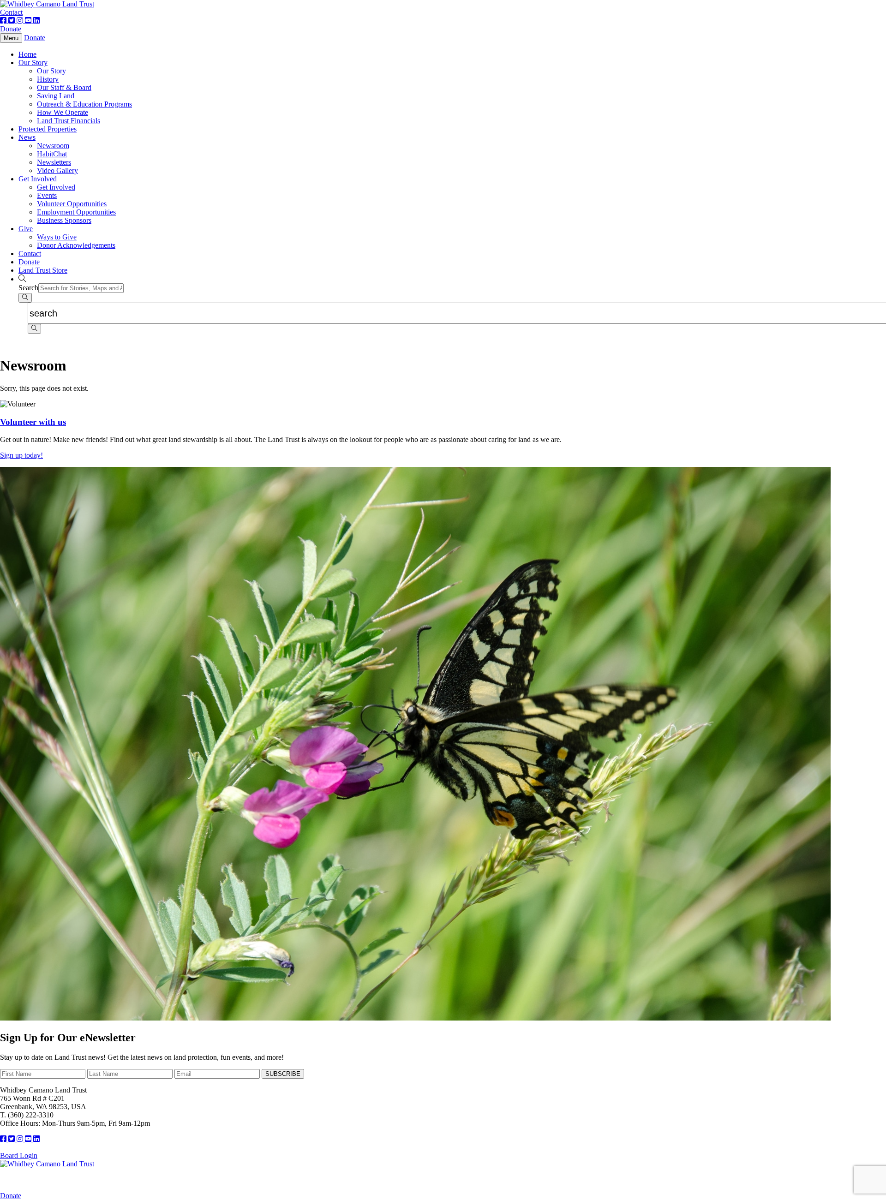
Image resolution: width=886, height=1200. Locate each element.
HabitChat (52, 154)
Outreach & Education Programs (84, 104)
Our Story (33, 62)
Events (47, 195)
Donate (10, 29)
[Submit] (25, 298)
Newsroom (53, 145)
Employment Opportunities (76, 212)
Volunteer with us (33, 422)
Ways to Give (57, 237)
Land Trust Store (42, 270)
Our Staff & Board (64, 87)
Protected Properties (47, 129)
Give (25, 229)
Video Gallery (57, 170)
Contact (11, 12)
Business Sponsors (64, 220)
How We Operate (62, 112)
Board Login (18, 1155)
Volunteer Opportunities (72, 204)
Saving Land (55, 96)
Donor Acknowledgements (76, 245)
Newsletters (54, 162)
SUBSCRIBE (282, 1073)
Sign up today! (21, 455)
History (48, 79)
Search (28, 288)
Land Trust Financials (68, 121)
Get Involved (37, 179)
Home (27, 54)
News (27, 137)
